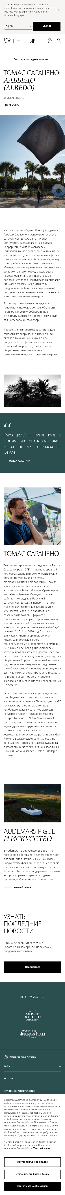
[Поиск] (50, 40)
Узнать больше (22, 887)
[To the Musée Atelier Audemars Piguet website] (33, 1016)
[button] (50, 40)
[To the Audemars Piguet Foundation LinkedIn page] (32, 1034)
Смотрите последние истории (31, 59)
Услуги (8, 1079)
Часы (7, 1066)
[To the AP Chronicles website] (32, 997)
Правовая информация (19, 1091)
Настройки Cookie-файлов (32, 1162)
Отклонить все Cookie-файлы (32, 1174)
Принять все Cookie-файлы (32, 1186)
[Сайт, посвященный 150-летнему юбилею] (7, 41)
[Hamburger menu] (18, 41)
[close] (59, 10)
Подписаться (32, 967)
